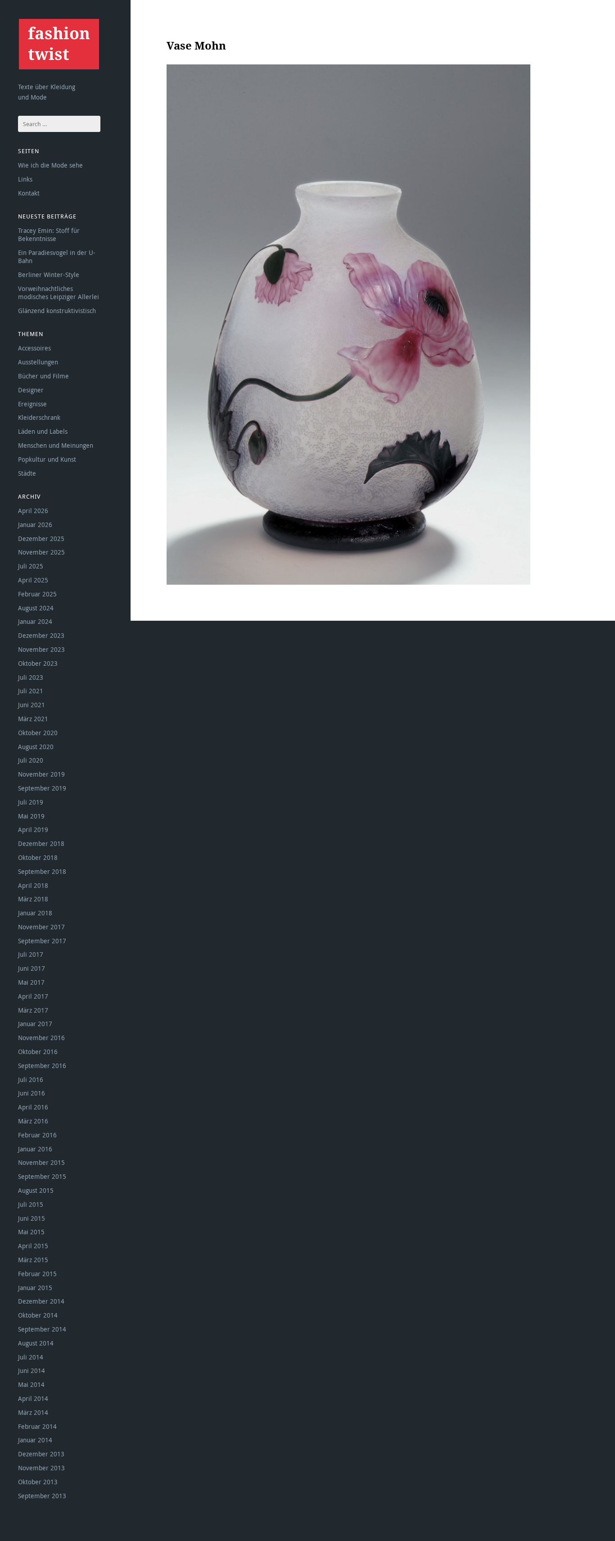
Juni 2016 (31, 1093)
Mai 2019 (31, 816)
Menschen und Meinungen (55, 445)
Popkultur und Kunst (47, 459)
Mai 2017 (31, 982)
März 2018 (33, 899)
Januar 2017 (35, 1023)
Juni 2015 (31, 1218)
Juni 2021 (31, 704)
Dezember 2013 (41, 1454)
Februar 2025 (37, 594)
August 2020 (36, 746)
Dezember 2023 (41, 635)
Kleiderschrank (39, 417)
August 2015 (36, 1190)
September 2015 (42, 1176)
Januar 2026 (35, 524)
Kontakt (29, 193)
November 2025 (41, 552)
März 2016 (33, 1121)
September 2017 (42, 940)
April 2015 (33, 1245)
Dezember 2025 (41, 538)
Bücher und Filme (43, 376)
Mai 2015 (31, 1231)
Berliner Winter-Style (48, 274)
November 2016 (41, 1037)
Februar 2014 (37, 1426)
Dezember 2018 (41, 843)
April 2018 (33, 885)
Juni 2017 (31, 968)
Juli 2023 (30, 677)
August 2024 (36, 608)
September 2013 (42, 1495)
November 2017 (41, 927)
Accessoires (34, 348)
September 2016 (42, 1065)
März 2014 (33, 1412)
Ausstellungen (38, 362)
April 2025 (33, 580)
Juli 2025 (30, 566)
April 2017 (33, 996)
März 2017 (33, 1010)
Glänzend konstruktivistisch (57, 310)
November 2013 (41, 1468)
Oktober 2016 (38, 1051)
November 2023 (41, 649)
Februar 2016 (37, 1135)
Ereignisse (32, 404)
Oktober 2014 (38, 1315)
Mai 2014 (31, 1384)
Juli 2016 (30, 1079)
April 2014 (33, 1398)
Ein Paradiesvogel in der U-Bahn (56, 256)
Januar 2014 (35, 1440)
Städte (27, 473)
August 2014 (36, 1343)
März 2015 (33, 1259)
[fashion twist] (58, 44)
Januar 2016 (35, 1149)
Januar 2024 (35, 621)
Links (25, 179)
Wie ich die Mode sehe (50, 165)
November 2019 (41, 774)
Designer (31, 390)
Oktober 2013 (38, 1481)
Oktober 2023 (38, 663)
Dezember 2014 (41, 1301)
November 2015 (41, 1162)
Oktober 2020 (38, 732)
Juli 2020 (30, 760)
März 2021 (33, 718)
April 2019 (33, 829)
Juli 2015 (30, 1204)
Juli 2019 (30, 802)
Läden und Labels (43, 431)
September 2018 (42, 871)
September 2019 (42, 788)
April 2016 (33, 1107)
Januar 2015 (35, 1287)
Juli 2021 (30, 690)
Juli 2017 (30, 954)
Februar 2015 (37, 1273)
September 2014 (42, 1329)
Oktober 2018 (38, 857)
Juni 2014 (31, 1370)
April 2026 (33, 510)
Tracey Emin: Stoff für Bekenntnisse (49, 234)
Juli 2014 (30, 1357)
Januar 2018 (35, 913)
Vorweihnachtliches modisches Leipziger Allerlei (58, 292)
